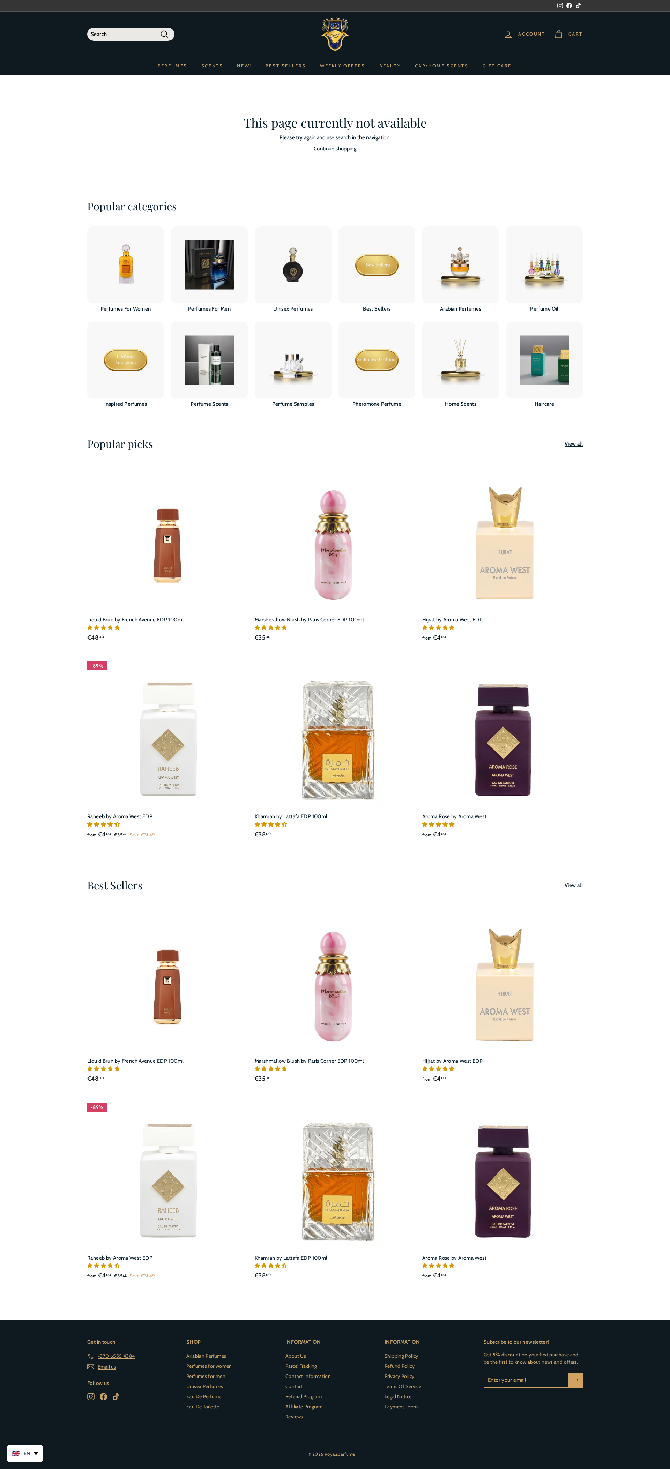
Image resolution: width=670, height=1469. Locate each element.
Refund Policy (400, 1366)
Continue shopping (335, 149)
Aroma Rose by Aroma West (454, 816)
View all (574, 444)
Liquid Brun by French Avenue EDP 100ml (135, 620)
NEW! (244, 65)
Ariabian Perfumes (206, 1356)
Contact (294, 1386)
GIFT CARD (497, 65)
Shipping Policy (401, 1356)
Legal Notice (398, 1396)
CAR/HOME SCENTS (442, 65)
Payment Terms (401, 1406)
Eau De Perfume (203, 1396)
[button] (104, 628)
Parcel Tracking (301, 1366)
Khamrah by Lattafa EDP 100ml (291, 816)
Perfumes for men (205, 1376)
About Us (295, 1356)
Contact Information (308, 1376)
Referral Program (303, 1396)
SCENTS (212, 65)
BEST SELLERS (286, 65)
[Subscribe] (575, 1380)
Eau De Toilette (202, 1406)
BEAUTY (390, 65)
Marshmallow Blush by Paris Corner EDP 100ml (309, 620)
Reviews (294, 1417)
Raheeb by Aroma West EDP (119, 816)
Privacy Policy (399, 1376)
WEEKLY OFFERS (342, 65)
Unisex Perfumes (204, 1386)
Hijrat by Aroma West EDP (452, 620)
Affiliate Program (303, 1406)
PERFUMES (172, 65)
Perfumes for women (209, 1366)
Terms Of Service (403, 1386)
